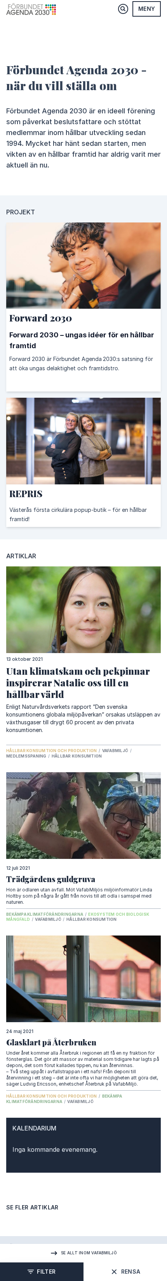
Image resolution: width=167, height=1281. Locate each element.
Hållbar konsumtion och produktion (52, 750)
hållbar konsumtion (77, 756)
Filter (46, 1271)
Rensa (131, 1271)
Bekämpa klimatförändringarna (45, 914)
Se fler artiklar (32, 1207)
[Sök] (123, 9)
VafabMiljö (115, 750)
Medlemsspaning (26, 756)
